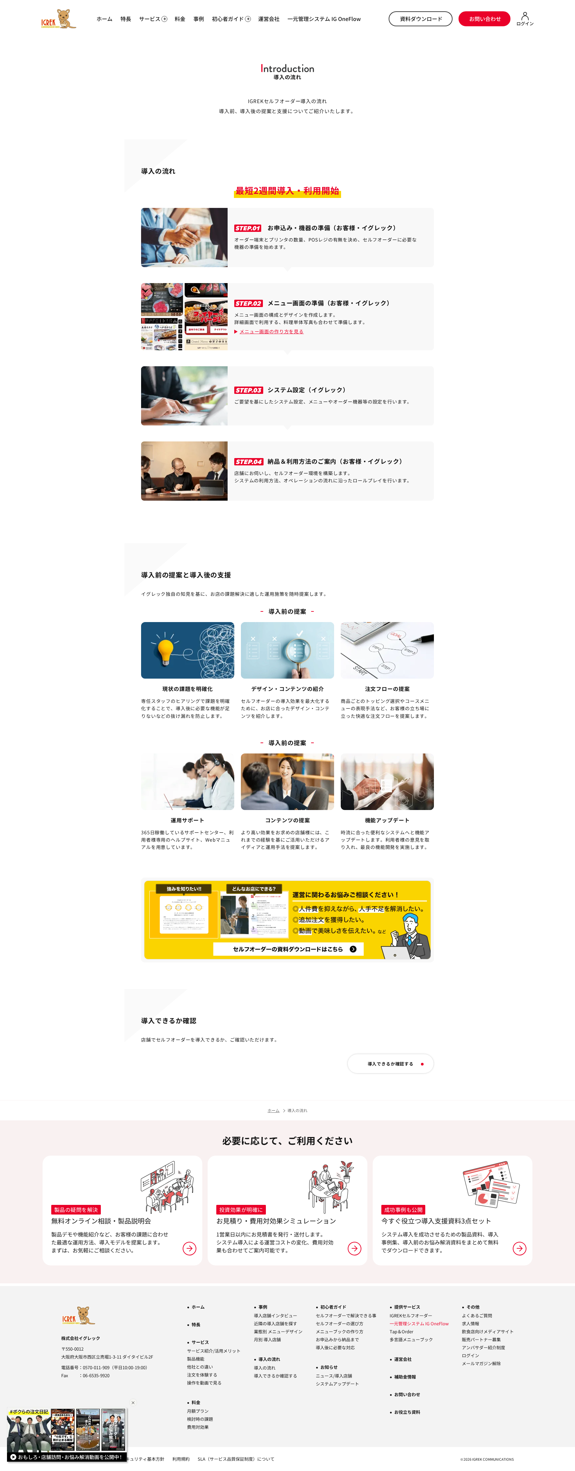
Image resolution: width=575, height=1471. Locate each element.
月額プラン (198, 1411)
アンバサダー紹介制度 (483, 1347)
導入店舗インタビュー (275, 1315)
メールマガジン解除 (481, 1363)
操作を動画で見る (204, 1383)
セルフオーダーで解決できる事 (346, 1315)
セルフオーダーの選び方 (339, 1323)
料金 (180, 19)
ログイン (470, 1355)
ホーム (104, 19)
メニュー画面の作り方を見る (272, 331)
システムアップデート (337, 1384)
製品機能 (195, 1359)
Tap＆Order (401, 1331)
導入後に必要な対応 (335, 1347)
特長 (125, 19)
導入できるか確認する (391, 1064)
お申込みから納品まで (337, 1339)
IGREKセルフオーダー (411, 1315)
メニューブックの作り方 (339, 1331)
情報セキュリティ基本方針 (138, 1459)
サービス (200, 1342)
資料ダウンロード (421, 19)
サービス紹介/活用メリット (214, 1351)
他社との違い (200, 1367)
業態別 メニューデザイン (278, 1331)
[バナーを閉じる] (133, 1402)
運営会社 (269, 19)
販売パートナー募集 (481, 1339)
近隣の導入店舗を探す (275, 1323)
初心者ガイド (333, 1307)
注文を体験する (202, 1375)
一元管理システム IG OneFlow (324, 19)
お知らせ (329, 1367)
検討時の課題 (200, 1419)
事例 (198, 19)
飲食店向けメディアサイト (488, 1331)
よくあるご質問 (477, 1315)
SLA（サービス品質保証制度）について (236, 1459)
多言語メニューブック (411, 1339)
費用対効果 (198, 1427)
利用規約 (181, 1459)
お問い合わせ (485, 19)
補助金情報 (405, 1377)
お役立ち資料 (407, 1412)
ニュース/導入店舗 (334, 1376)
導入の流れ (269, 1359)
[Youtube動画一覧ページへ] (68, 1435)
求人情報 (470, 1323)
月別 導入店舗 (267, 1339)
